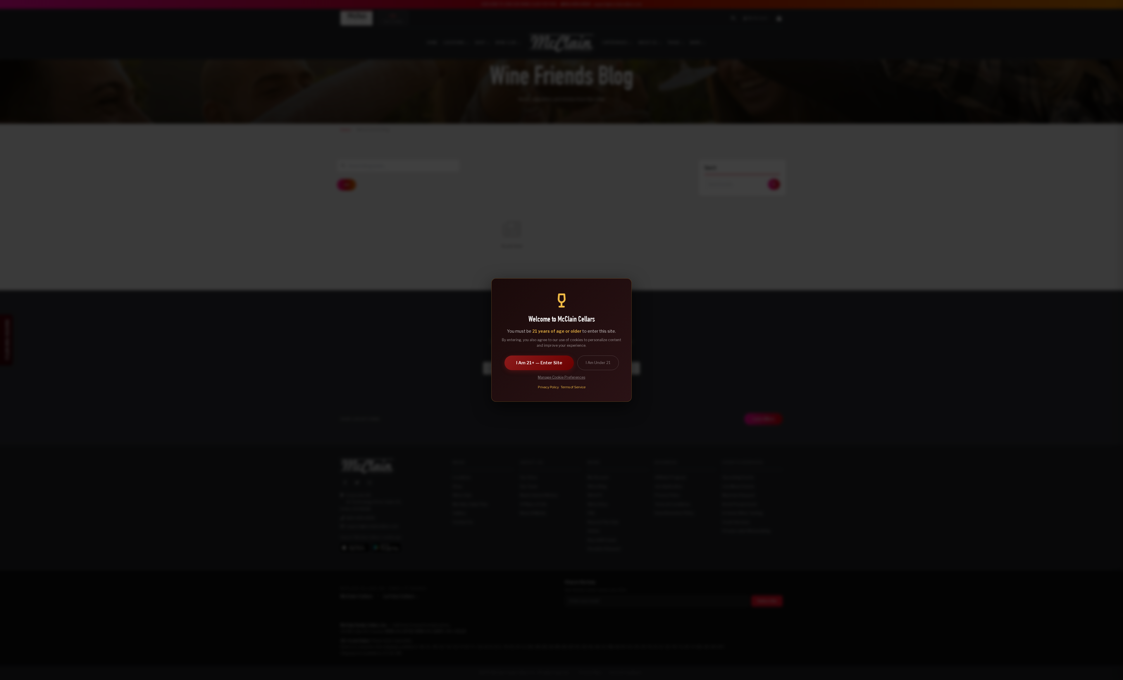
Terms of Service (573, 387)
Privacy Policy (548, 387)
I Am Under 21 (598, 362)
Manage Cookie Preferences (561, 377)
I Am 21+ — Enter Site (539, 362)
